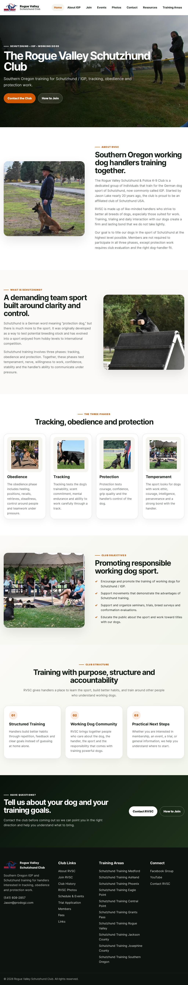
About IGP (74, 7)
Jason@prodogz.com (18, 902)
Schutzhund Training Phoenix (119, 883)
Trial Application (69, 902)
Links (61, 921)
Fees (61, 915)
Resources (150, 7)
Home (58, 7)
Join (89, 7)
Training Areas (172, 7)
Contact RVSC (143, 811)
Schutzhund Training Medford (119, 871)
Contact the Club (20, 98)
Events (101, 7)
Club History (67, 883)
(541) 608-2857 (15, 897)
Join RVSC (65, 877)
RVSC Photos (67, 890)
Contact (132, 7)
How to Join (50, 98)
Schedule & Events (71, 896)
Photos (116, 7)
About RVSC (66, 871)
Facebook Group (161, 871)
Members (64, 909)
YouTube (156, 877)
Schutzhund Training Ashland (119, 877)
